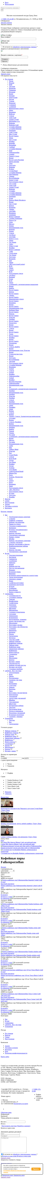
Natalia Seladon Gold (14, 784)
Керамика (12, 112)
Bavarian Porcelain (15, 381)
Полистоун (13, 323)
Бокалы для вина (15, 533)
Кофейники (13, 650)
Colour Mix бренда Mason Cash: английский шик (18, 844)
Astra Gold (12, 118)
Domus (11, 226)
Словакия (12, 105)
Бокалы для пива (15, 550)
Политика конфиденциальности (16, 1053)
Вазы (11, 674)
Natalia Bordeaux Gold (14, 780)
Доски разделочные (16, 577)
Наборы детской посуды (17, 665)
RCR (10, 266)
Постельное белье (15, 709)
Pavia (11, 475)
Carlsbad (12, 147)
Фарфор (12, 141)
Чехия (11, 81)
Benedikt (12, 143)
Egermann (12, 130)
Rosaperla (12, 207)
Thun (10, 163)
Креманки (12, 528)
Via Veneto (12, 242)
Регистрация (9, 4)
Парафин (12, 407)
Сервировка (9, 1023)
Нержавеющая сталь (16, 227)
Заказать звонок (6, 23)
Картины (12, 689)
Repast (11, 158)
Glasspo (11, 176)
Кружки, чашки (14, 661)
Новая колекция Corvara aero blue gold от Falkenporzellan (20, 848)
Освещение (9, 1026)
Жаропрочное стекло (16, 108)
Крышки (12, 570)
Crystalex (12, 191)
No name (12, 435)
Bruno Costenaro (14, 216)
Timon (11, 240)
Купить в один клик (23, 1156)
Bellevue (12, 114)
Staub (11, 486)
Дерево (11, 209)
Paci (10, 453)
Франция (12, 103)
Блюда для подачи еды (17, 621)
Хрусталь (12, 165)
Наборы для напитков (16, 522)
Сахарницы (13, 654)
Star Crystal (13, 140)
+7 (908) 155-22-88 (7, 19)
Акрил (11, 270)
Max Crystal (13, 134)
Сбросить (8, 794)
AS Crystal (12, 184)
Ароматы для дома (15, 680)
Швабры (12, 700)
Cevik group (13, 253)
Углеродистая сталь (16, 354)
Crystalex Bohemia (15, 127)
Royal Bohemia (14, 178)
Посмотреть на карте (21, 1103)
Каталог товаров (6, 511)
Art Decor (12, 235)
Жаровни (12, 573)
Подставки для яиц (15, 625)
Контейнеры (13, 590)
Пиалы (11, 634)
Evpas (11, 198)
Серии (7, 501)
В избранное (5, 898)
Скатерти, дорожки (16, 716)
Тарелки (12, 599)
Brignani (12, 229)
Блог (2, 840)
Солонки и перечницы (17, 612)
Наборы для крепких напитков (19, 540)
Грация (11, 431)
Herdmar (12, 427)
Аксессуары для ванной (17, 698)
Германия (12, 90)
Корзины (12, 632)
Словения (12, 107)
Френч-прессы (14, 652)
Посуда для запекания (16, 568)
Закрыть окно (5, 74)
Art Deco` (12, 275)
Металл (11, 224)
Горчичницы (13, 636)
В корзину (4, 895)
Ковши (11, 564)
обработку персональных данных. (25, 47)
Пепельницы (13, 694)
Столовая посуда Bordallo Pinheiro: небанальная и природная (22, 853)
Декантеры (13, 531)
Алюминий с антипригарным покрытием (23, 284)
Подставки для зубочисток (18, 627)
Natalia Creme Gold (13, 782)
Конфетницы (13, 601)
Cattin (11, 251)
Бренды (7, 499)
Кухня (7, 1021)
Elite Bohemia (13, 174)
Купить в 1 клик (6, 896)
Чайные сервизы (15, 641)
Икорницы (12, 630)
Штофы (11, 539)
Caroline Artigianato (15, 218)
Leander (11, 154)
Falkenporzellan (14, 152)
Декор (11, 682)
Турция (11, 101)
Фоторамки (13, 683)
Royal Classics (14, 136)
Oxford (11, 369)
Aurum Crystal (14, 119)
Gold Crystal (13, 132)
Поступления (9, 502)
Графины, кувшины (16, 520)
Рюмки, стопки (14, 537)
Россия (11, 99)
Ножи (11, 581)
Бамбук (11, 288)
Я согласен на (20, 47)
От (2, 758)
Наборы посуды (14, 566)
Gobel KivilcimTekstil (16, 471)
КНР (10, 85)
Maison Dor (13, 473)
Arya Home (13, 469)
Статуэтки (12, 685)
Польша (12, 96)
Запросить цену (19, 1175)
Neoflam (12, 319)
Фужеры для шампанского (18, 529)
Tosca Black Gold (13, 786)
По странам (9, 79)
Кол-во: (3, 1122)
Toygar (11, 460)
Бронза (11, 205)
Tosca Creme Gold (13, 788)
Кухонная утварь (15, 572)
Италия (11, 83)
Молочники (13, 623)
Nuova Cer (12, 220)
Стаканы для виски (16, 542)
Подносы (12, 638)
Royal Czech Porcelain (16, 160)
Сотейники (13, 561)
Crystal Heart (13, 171)
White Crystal (13, 246)
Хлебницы (12, 588)
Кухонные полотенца (16, 715)
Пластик (12, 317)
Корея (11, 94)
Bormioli (12, 277)
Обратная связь (6, 1112)
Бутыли (11, 586)
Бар (6, 1019)
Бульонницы (13, 617)
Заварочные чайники (16, 649)
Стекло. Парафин (15, 422)
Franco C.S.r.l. (13, 238)
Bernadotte (12, 145)
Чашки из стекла (15, 524)
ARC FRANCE (14, 490)
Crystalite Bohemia (15, 129)
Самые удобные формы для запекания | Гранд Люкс (19, 837)
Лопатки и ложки (15, 579)
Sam (10, 260)
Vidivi (11, 244)
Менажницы (13, 610)
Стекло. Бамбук (14, 347)
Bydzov (11, 169)
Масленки (12, 608)
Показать (8, 792)
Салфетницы (13, 603)
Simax (11, 110)
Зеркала (11, 687)
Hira (10, 447)
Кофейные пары (14, 647)
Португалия (13, 97)
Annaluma (12, 215)
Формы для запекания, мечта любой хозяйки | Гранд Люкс (21, 823)
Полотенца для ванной (17, 713)
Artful (11, 446)
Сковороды (13, 559)
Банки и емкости (15, 592)
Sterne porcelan (14, 162)
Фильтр (3, 867)
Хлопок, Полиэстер (16, 477)
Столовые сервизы (15, 597)
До (23, 758)
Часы (11, 691)
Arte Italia (12, 211)
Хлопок (11, 468)
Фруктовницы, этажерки (17, 619)
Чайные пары (13, 645)
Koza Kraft (12, 458)
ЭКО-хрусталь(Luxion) (17, 264)
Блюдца (11, 660)
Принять (36, 1169)
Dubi (10, 151)
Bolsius (11, 411)
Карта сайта (5, 1057)
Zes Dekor (12, 462)
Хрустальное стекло (16, 182)
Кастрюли (12, 557)
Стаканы (12, 518)
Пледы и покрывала (16, 711)
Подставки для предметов (18, 693)
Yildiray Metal (13, 449)
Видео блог (5, 797)
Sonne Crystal (13, 180)
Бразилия (12, 88)
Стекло (11, 116)
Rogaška (12, 497)
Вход (6, 2)
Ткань (11, 334)
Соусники (12, 614)
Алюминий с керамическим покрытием (23, 389)
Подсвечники (14, 678)
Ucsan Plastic (13, 455)
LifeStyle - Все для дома (13, 1025)
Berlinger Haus (14, 310)
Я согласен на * (20, 1154)
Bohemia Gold (14, 125)
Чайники (12, 562)
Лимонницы (13, 616)
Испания (12, 92)
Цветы (11, 676)
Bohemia (12, 123)
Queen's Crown (14, 156)
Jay (10, 387)
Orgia (11, 222)
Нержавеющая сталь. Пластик (19, 350)
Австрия (12, 86)
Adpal (11, 405)
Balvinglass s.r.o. (14, 121)
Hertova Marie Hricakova (17, 200)
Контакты (8, 508)
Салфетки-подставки (16, 583)
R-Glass (11, 493)
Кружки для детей (15, 667)
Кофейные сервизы (15, 643)
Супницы (12, 628)
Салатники (13, 606)
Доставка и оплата (11, 506)
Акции (7, 504)
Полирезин (13, 343)
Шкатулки (12, 704)
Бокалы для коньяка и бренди (19, 544)
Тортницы (12, 605)
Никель (11, 314)
